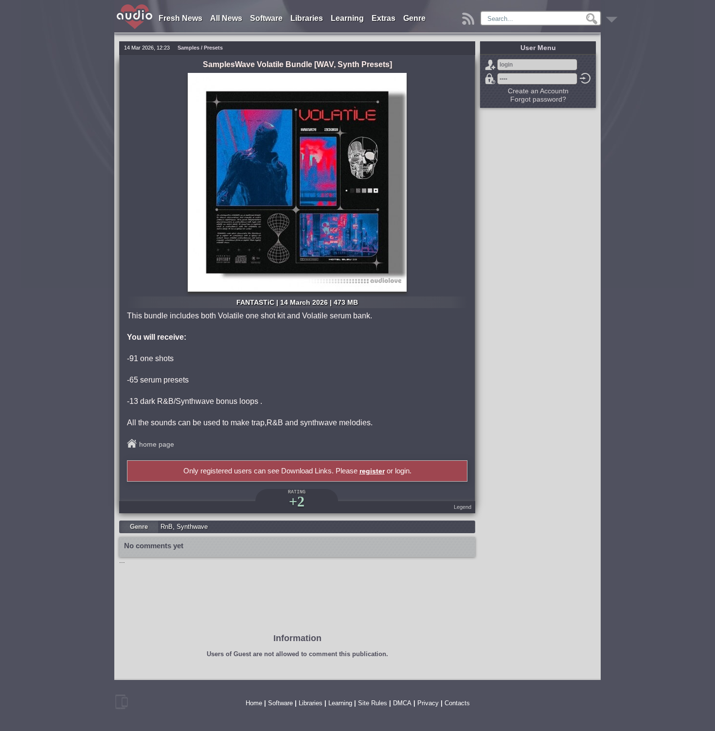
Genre (414, 18)
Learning (347, 18)
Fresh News (180, 18)
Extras (383, 18)
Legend (462, 507)
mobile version (121, 702)
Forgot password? (490, 78)
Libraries (306, 18)
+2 (296, 501)
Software (266, 18)
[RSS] (469, 16)
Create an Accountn (538, 91)
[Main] (135, 6)
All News (226, 18)
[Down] (613, 16)
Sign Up (490, 64)
